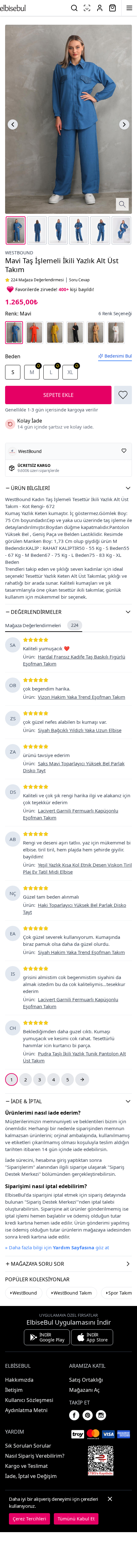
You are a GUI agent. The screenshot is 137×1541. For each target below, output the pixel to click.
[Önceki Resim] (13, 124)
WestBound (24, 1293)
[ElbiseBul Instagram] (101, 1415)
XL (70, 372)
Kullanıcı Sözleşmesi (29, 1400)
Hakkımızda (19, 1379)
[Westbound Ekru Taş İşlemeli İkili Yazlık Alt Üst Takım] (116, 332)
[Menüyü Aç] (129, 8)
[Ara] (74, 8)
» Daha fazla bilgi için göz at (57, 1247)
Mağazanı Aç (84, 1389)
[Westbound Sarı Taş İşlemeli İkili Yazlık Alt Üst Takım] (54, 332)
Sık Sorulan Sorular (28, 1445)
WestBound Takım (73, 1293)
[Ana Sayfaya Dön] (12, 8)
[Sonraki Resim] (124, 124)
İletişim (14, 1389)
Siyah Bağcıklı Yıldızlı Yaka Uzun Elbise (79, 730)
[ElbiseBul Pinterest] (88, 1415)
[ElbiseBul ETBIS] (100, 1460)
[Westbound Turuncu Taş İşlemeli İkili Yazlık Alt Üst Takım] (34, 332)
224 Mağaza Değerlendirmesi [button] (37, 280)
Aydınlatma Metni (26, 1410)
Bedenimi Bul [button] (118, 356)
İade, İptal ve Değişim (31, 1476)
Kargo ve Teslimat (26, 1465)
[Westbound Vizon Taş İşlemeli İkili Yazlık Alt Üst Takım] (95, 332)
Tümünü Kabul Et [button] (76, 1519)
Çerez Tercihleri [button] (29, 1519)
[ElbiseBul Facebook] (74, 1415)
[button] (68, 488)
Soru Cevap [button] (79, 280)
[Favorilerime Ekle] (123, 395)
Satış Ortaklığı (86, 1379)
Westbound (19, 253)
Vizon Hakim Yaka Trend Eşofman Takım (81, 697)
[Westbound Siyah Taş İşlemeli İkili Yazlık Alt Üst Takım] (75, 332)
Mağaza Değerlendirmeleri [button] (41, 625)
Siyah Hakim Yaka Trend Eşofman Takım (81, 952)
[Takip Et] (123, 450)
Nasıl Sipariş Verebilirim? (34, 1455)
